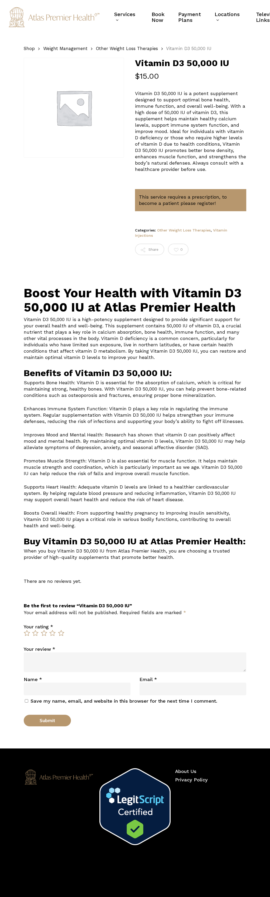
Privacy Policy (191, 779)
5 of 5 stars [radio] (61, 633)
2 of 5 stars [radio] (35, 633)
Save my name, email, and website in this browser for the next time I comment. (124, 701)
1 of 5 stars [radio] (27, 633)
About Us (185, 771)
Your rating (38, 626)
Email (148, 679)
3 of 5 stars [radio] (44, 633)
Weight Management (65, 48)
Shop (29, 48)
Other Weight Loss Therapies (127, 48)
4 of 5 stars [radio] (52, 633)
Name (33, 679)
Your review (39, 649)
